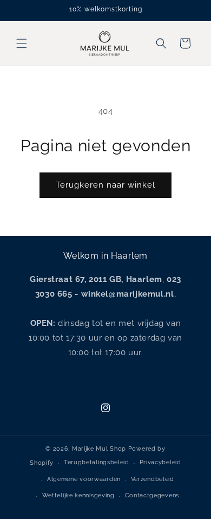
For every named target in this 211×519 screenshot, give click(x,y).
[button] (22, 43)
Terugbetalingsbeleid (96, 462)
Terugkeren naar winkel (105, 185)
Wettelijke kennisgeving (78, 495)
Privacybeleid (160, 462)
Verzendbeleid (152, 479)
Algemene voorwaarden (84, 479)
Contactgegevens (152, 495)
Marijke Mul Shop (99, 448)
